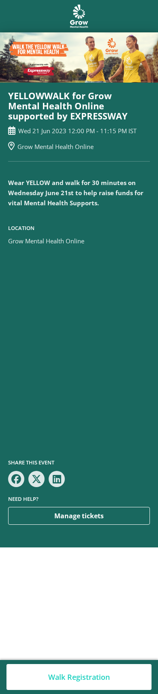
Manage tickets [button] (79, 515)
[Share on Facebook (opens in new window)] (16, 479)
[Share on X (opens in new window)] (36, 479)
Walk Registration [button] (79, 677)
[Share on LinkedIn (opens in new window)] (57, 479)
